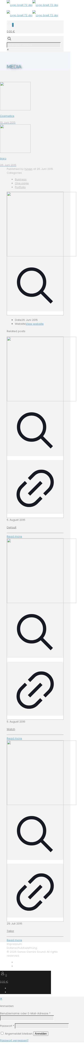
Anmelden (41, 1033)
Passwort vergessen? (14, 1040)
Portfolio (20, 187)
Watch (11, 729)
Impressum (14, 944)
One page (22, 183)
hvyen (28, 169)
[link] (8, 50)
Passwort (7, 1026)
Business (21, 179)
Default (11, 527)
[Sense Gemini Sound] (32, 10)
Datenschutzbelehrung (22, 948)
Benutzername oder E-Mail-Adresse (25, 1013)
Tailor (10, 931)
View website (35, 324)
